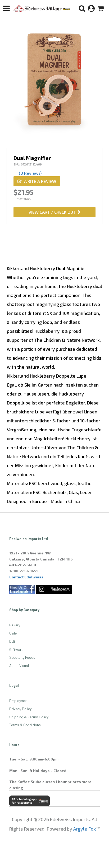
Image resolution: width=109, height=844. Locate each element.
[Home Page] (42, 8)
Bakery (14, 625)
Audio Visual (19, 665)
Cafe (13, 633)
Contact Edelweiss (26, 577)
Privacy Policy (20, 708)
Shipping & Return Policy (28, 717)
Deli (12, 641)
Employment (19, 700)
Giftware (16, 649)
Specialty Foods (22, 657)
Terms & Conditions (25, 725)
